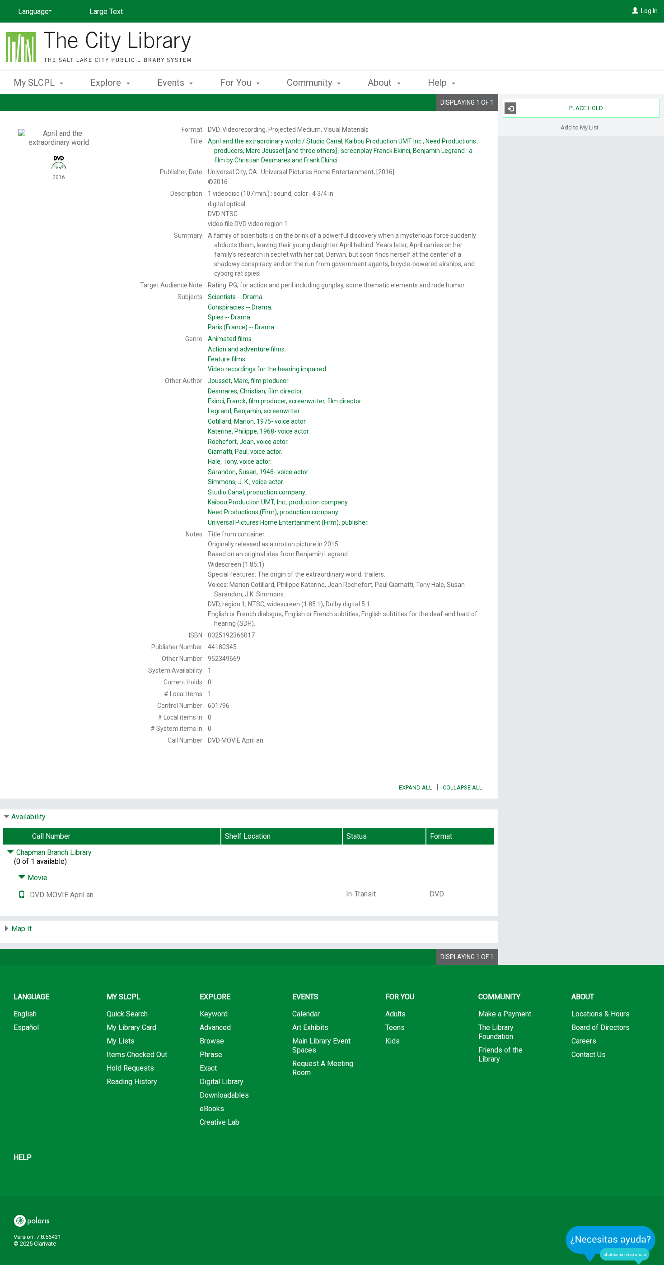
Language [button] (31, 997)
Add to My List (580, 127)
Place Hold (586, 108)
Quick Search (127, 1014)
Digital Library (221, 1081)
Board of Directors (600, 1027)
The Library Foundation (496, 1032)
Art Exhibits (310, 1027)
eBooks (212, 1108)
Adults (395, 1014)
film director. (255, 391)
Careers (583, 1041)
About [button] (381, 82)
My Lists (121, 1041)
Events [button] (172, 82)
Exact (208, 1068)
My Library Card (131, 1027)
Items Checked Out (137, 1054)
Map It (21, 928)
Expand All (415, 787)
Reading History (132, 1081)
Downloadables (224, 1095)
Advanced (215, 1027)
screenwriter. (254, 411)
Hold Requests (130, 1068)
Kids (392, 1041)
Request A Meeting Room (322, 1068)
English (25, 1014)
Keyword (214, 1014)
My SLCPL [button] (35, 82)
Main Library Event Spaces (321, 1045)
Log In (649, 10)
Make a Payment (504, 1014)
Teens (395, 1027)
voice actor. (257, 421)
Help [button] (438, 82)
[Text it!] (21, 895)
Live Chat (611, 1245)
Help (23, 1157)
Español (26, 1027)
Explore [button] (106, 82)
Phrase (211, 1054)
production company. (257, 492)
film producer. (249, 380)
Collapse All (462, 787)
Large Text (106, 11)
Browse (212, 1041)
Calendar (306, 1014)
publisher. (288, 522)
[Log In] (635, 10)
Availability (28, 817)
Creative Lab (219, 1122)
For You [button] (236, 82)
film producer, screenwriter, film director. (285, 401)
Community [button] (310, 82)
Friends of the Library (500, 1054)
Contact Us (588, 1054)
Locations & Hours (600, 1014)
